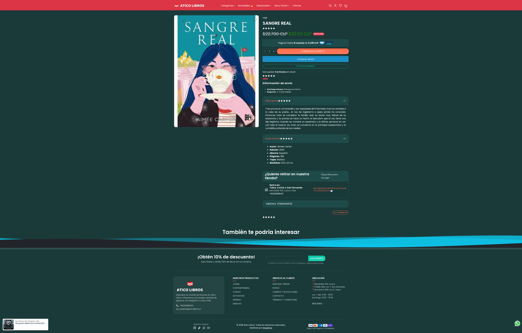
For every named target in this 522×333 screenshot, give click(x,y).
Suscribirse (316, 258)
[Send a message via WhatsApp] (517, 323)
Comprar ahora (305, 59)
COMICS (237, 292)
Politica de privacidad (315, 263)
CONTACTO (278, 295)
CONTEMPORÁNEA (241, 288)
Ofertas (297, 5)
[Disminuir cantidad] (265, 51)
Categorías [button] (227, 5)
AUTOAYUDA (238, 295)
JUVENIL (236, 284)
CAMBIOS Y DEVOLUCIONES (285, 292)
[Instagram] (194, 327)
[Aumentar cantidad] (273, 51)
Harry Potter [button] (281, 5)
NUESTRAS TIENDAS (281, 284)
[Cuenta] (335, 6)
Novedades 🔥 (245, 5)
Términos (301, 263)
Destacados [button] (263, 5)
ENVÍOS (276, 288)
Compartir (341, 212)
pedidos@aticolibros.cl (190, 309)
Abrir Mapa (317, 303)
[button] (330, 6)
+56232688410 (276, 193)
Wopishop (267, 327)
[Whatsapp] (204, 327)
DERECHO (237, 303)
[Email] (208, 327)
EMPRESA (237, 299)
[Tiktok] (199, 327)
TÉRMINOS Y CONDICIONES (285, 299)
